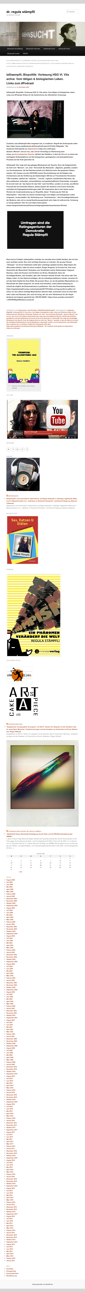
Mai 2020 (9, 1055)
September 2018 (11, 1102)
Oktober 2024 (10, 931)
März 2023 (9, 976)
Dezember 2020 (11, 1039)
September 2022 (11, 990)
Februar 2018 (10, 1118)
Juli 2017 (9, 1134)
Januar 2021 (10, 1036)
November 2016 (11, 1153)
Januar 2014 (10, 1233)
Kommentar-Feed (12, 1273)
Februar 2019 (10, 1090)
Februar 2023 (10, 978)
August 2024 (10, 936)
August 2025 (10, 908)
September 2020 (11, 1046)
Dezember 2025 (11, 898)
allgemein (71, 310)
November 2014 (11, 1209)
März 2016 (9, 1172)
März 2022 (9, 1004)
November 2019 (11, 1069)
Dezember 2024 (11, 927)
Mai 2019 (9, 1083)
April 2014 (9, 1226)
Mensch (64, 154)
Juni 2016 (9, 1165)
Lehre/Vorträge (32, 310)
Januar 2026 (10, 896)
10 (11, 863)
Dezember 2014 (11, 1207)
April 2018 (9, 1113)
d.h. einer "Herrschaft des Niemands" (51, 314)
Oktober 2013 (10, 1239)
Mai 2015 (9, 1195)
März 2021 (9, 1032)
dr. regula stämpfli (20, 11)
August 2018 (10, 1104)
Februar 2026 (10, 894)
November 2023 (11, 957)
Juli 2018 (9, 1106)
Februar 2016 (10, 1174)
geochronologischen (20, 154)
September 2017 (11, 1130)
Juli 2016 (9, 1162)
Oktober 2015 (10, 1183)
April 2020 (9, 1057)
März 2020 (9, 1060)
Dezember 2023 (11, 955)
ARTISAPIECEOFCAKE (15, 724)
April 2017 (9, 1141)
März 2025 (9, 919)
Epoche (31, 154)
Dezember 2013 (11, 1235)
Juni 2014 (9, 1221)
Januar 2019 (10, 1092)
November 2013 (11, 1237)
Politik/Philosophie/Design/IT (46, 310)
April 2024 (9, 945)
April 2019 (9, 1085)
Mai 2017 (9, 1139)
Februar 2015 (10, 1202)
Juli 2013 (9, 1247)
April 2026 (9, 889)
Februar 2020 (10, 1062)
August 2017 (10, 1132)
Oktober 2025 (10, 903)
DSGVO (25, 53)
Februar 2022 (10, 1006)
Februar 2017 (10, 1146)
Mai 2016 (9, 1167)
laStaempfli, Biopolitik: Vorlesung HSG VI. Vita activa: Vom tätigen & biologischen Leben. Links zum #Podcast (37, 78)
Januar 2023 (10, 980)
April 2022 (9, 1001)
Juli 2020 (9, 1050)
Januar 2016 (10, 1176)
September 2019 (11, 1074)
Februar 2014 (10, 1230)
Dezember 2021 (11, 1011)
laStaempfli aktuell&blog (15, 49)
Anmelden (9, 1269)
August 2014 (10, 1216)
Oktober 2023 (10, 959)
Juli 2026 (9, 882)
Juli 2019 (9, 1078)
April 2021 (9, 1029)
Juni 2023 (9, 969)
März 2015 (9, 1200)
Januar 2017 (10, 1148)
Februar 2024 (10, 950)
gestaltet (57, 320)
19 (31, 865)
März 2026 (9, 891)
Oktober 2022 (10, 987)
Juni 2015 (9, 1193)
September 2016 (11, 1158)
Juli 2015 (9, 1190)
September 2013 (11, 1242)
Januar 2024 (10, 952)
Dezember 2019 (11, 1067)
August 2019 (10, 1076)
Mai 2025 (9, 915)
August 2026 (10, 880)
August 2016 (10, 1160)
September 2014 (11, 1214)
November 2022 (11, 985)
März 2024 (9, 948)
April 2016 (9, 1169)
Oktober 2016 (10, 1155)
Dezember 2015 (11, 1179)
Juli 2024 (9, 938)
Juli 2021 (9, 1022)
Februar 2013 (10, 1258)
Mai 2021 (9, 1027)
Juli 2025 (9, 910)
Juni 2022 (9, 997)
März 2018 (9, 1116)
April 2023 (9, 973)
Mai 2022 (9, 999)
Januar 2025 (10, 924)
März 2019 (9, 1088)
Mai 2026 (9, 887)
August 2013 (10, 1244)
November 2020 (11, 1041)
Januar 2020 (10, 1064)
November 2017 (11, 1125)
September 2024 (11, 934)
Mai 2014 (9, 1223)
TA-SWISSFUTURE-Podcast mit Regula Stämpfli (25, 831)
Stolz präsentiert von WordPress (42, 1284)
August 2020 (10, 1048)
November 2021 (11, 1013)
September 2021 (11, 1018)
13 (41, 863)
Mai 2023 (9, 971)
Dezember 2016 (11, 1151)
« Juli (20, 872)
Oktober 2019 (10, 1071)
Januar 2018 (10, 1120)
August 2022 (10, 992)
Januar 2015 (10, 1204)
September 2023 (11, 961)
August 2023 (10, 964)
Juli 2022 (9, 994)
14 (50, 863)
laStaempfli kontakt (13, 53)
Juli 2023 (9, 966)
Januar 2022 (10, 1008)
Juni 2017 (9, 1137)
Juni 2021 (9, 1025)
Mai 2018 (9, 1111)
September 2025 (11, 905)
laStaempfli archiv (49, 49)
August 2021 (10, 1020)
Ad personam (22, 310)
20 (41, 865)
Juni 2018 (9, 1109)
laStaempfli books (64, 49)
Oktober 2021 (10, 1015)
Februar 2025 (10, 922)
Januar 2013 (10, 1260)
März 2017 (9, 1144)
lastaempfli (43, 322)
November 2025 (11, 901)
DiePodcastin (13, 496)
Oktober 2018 (10, 1099)
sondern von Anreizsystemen (57, 322)
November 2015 (11, 1181)
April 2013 (9, 1254)
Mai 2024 (9, 943)
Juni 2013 (9, 1249)
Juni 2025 (9, 912)
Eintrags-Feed (11, 1271)
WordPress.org (11, 1276)
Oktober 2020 (10, 1043)
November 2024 (11, 929)
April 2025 (9, 917)
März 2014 (9, 1228)
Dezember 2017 (11, 1123)
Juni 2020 (9, 1053)
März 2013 (9, 1256)
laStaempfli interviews (33, 49)
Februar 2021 (10, 1034)
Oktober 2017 (10, 1127)
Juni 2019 (9, 1081)
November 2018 (11, 1097)
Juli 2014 (9, 1218)
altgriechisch (33, 149)
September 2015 (11, 1186)
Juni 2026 (9, 884)
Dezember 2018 (11, 1095)
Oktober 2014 (10, 1212)
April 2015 (9, 1197)
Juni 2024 (9, 940)
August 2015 (10, 1188)
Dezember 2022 (11, 983)
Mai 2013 (9, 1251)
